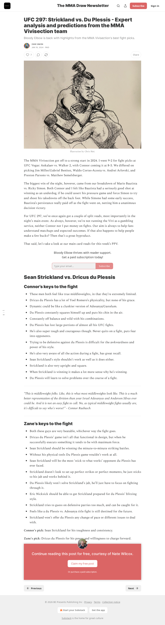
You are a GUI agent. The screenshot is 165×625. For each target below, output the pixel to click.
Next (131, 588)
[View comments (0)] (38, 55)
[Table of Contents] (3, 312)
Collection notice (111, 602)
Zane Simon (37, 44)
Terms (97, 602)
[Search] (118, 6)
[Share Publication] (125, 6)
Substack (66, 618)
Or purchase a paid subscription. (82, 572)
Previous (36, 588)
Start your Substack (74, 610)
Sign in (155, 5)
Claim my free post (82, 563)
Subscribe (138, 5)
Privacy (88, 602)
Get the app (98, 610)
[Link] (19, 277)
